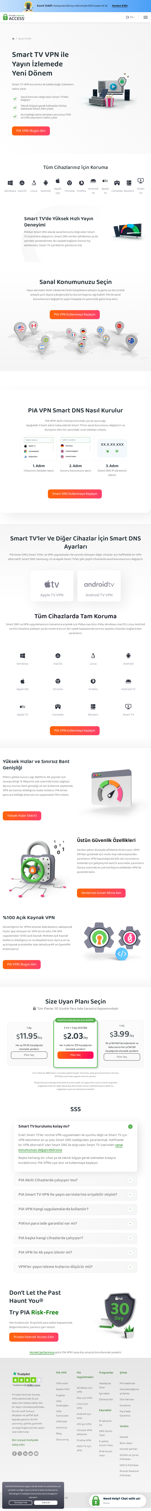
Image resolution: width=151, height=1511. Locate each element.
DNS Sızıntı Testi (105, 1433)
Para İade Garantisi (125, 1413)
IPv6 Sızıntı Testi (105, 1453)
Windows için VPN (84, 1390)
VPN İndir (61, 1421)
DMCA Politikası (129, 1465)
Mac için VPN (84, 1398)
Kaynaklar (105, 1410)
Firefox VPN (84, 1440)
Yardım (124, 1426)
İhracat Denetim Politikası (129, 1473)
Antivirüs (61, 1427)
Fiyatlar (60, 1395)
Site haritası (127, 1399)
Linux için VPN (82, 1406)
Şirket (123, 1373)
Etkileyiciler (106, 1399)
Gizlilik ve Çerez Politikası (129, 1457)
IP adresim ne (105, 1423)
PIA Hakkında (127, 1383)
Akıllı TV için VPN (84, 1448)
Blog (59, 1433)
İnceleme (125, 1405)
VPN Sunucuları (62, 1413)
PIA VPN (61, 1373)
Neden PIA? (63, 1389)
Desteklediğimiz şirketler (129, 1391)
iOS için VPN (84, 1424)
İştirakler (104, 1393)
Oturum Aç (62, 1439)
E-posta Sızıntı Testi (106, 1443)
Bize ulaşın (126, 1443)
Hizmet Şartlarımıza (42, 1352)
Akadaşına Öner (105, 1385)
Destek (124, 1437)
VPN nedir (62, 1383)
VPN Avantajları (62, 1403)
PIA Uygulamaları (85, 1375)
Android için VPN (84, 1416)
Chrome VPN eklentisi (84, 1432)
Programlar (106, 1373)
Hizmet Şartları (129, 1449)
